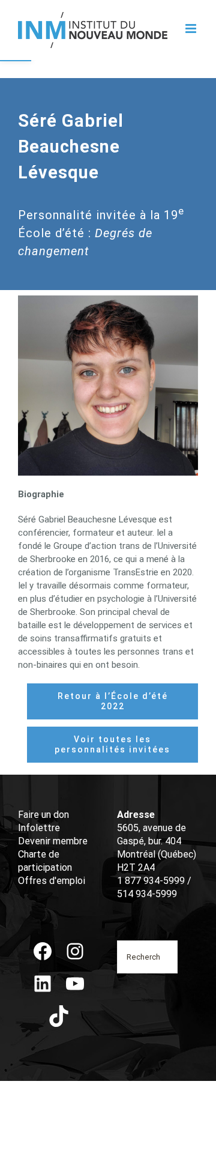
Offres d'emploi (51, 880)
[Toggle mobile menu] (191, 28)
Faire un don (43, 814)
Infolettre (39, 828)
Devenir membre (53, 841)
